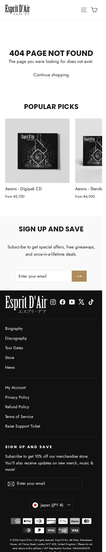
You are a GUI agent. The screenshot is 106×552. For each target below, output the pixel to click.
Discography (16, 338)
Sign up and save (28, 446)
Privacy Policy (17, 397)
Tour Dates (14, 348)
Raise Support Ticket (22, 426)
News (10, 367)
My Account (15, 387)
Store (9, 358)
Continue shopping (51, 75)
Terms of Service (19, 417)
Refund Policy (17, 407)
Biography (14, 328)
